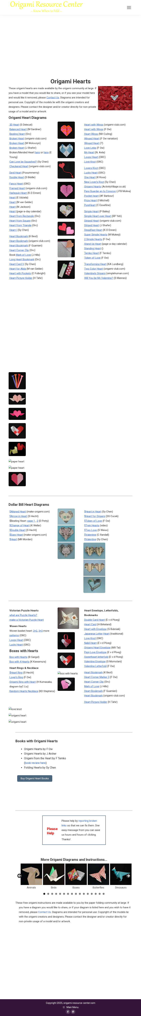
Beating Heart (17, 133)
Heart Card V (16, 264)
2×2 (35, 630)
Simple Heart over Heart (97, 216)
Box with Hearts (18, 657)
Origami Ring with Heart (22, 681)
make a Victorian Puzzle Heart (26, 619)
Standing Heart (92, 248)
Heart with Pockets (20, 273)
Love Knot (90, 161)
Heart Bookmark (18, 236)
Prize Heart (90, 200)
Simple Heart (91, 211)
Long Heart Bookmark (21, 259)
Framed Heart (17, 188)
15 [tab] (100, 894)
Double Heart (16, 177)
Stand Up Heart (92, 243)
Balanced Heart (18, 129)
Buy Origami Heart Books (35, 778)
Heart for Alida (17, 268)
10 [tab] (80, 894)
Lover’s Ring (16, 677)
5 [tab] (60, 894)
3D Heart (14, 124)
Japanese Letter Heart (97, 633)
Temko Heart (91, 253)
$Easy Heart (16, 534)
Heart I (13, 230)
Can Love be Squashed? (23, 161)
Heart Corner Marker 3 (96, 677)
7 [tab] (68, 894)
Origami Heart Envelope (97, 647)
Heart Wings (91, 133)
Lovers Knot (91, 168)
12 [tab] (88, 894)
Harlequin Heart (18, 192)
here (37, 152)
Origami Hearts (92, 186)
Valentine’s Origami (95, 273)
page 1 (31, 520)
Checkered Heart (18, 166)
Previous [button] (19, 876)
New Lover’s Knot (94, 182)
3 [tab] (52, 894)
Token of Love (92, 257)
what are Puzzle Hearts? (23, 615)
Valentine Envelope (95, 661)
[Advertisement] (73, 948)
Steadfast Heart (93, 230)
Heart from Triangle (20, 225)
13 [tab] (92, 894)
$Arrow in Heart (18, 516)
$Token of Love (93, 520)
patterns (14, 635)
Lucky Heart (91, 172)
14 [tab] (96, 894)
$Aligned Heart (17, 511)
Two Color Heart (93, 268)
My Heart (89, 152)
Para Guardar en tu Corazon (100, 191)
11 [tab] (84, 894)
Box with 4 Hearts (19, 661)
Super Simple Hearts (95, 234)
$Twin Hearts (91, 525)
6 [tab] (64, 894)
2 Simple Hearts (93, 239)
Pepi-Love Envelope (95, 652)
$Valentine (90, 534)
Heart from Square (20, 220)
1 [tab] (44, 894)
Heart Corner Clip (19, 250)
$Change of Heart (19, 525)
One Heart (90, 177)
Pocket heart (91, 195)
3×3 (41, 630)
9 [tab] (76, 894)
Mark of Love (23, 254)
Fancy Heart (16, 183)
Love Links (90, 147)
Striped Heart (91, 220)
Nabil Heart (90, 643)
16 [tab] (104, 894)
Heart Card (90, 624)
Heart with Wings (93, 124)
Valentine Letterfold (95, 666)
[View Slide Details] (31, 874)
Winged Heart (91, 138)
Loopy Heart (91, 157)
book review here (35, 763)
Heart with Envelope (95, 629)
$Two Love (90, 530)
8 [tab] (72, 894)
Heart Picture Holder (20, 278)
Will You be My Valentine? (98, 278)
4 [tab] (56, 894)
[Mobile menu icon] (129, 7)
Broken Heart (16, 138)
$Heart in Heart (92, 511)
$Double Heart (17, 530)
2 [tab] (48, 894)
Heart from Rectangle (21, 216)
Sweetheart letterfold (96, 656)
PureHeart (90, 205)
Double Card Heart (94, 619)
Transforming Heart (95, 264)
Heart (12, 197)
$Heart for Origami (94, 516)
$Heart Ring (16, 672)
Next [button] (128, 876)
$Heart (13, 539)
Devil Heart (15, 172)
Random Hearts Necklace (23, 691)
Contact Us (52, 97)
